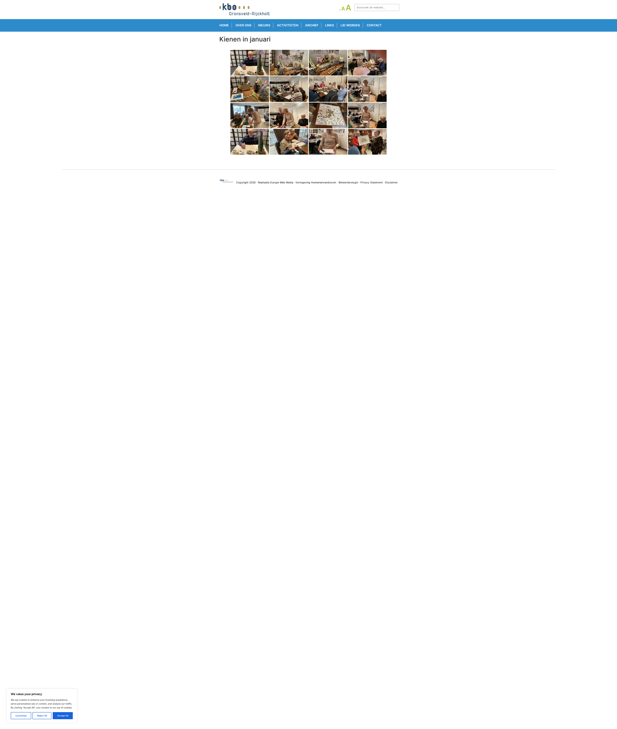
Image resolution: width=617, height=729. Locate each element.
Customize (21, 715)
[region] (41, 706)
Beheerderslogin (348, 182)
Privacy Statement (371, 182)
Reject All (42, 715)
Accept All (62, 715)
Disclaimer (391, 182)
